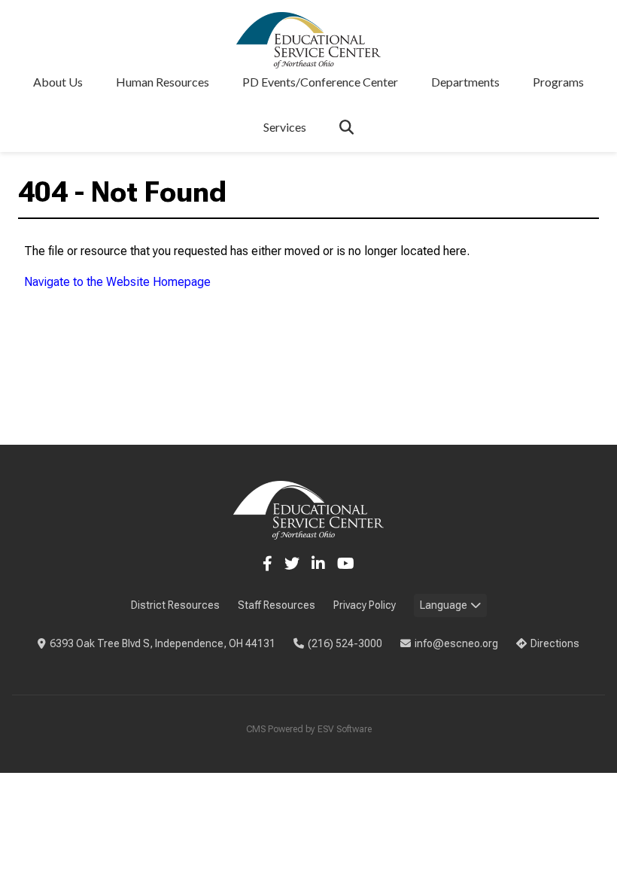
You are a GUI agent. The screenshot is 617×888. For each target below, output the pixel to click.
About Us (58, 82)
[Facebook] (267, 564)
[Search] (346, 127)
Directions (554, 643)
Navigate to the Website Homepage (117, 282)
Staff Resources (276, 605)
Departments (465, 82)
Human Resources (162, 82)
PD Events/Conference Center (320, 82)
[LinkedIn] (318, 564)
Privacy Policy (364, 605)
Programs (558, 82)
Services (284, 127)
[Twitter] (291, 564)
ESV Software (345, 729)
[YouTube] (345, 564)
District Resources (175, 605)
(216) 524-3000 (345, 643)
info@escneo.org (456, 643)
